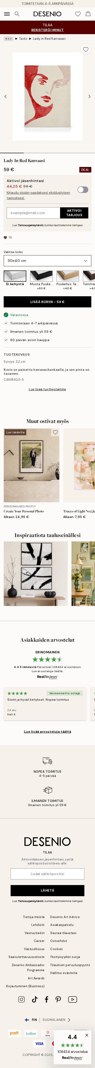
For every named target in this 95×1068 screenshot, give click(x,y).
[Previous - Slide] (5, 96)
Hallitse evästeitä (63, 973)
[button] (72, 1047)
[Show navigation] (7, 14)
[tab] (12, 151)
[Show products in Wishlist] (78, 14)
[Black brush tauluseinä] (36, 573)
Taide (23, 39)
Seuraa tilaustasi (63, 933)
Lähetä (47, 890)
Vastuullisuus (34, 949)
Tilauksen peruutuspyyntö (70, 965)
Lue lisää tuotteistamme (47, 389)
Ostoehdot (58, 941)
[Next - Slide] (89, 96)
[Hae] (17, 14)
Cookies (56, 949)
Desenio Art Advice (65, 917)
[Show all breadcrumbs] (8, 38)
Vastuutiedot (35, 933)
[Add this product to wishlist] (85, 49)
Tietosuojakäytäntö (30, 225)
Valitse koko (13, 252)
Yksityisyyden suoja (65, 957)
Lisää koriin (47, 302)
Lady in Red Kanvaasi (49, 39)
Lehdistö (38, 925)
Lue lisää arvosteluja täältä (47, 731)
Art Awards (36, 978)
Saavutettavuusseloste (27, 957)
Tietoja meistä (34, 917)
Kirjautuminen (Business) (25, 986)
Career (39, 941)
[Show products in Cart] (88, 14)
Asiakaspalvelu (62, 925)
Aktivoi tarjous (74, 212)
